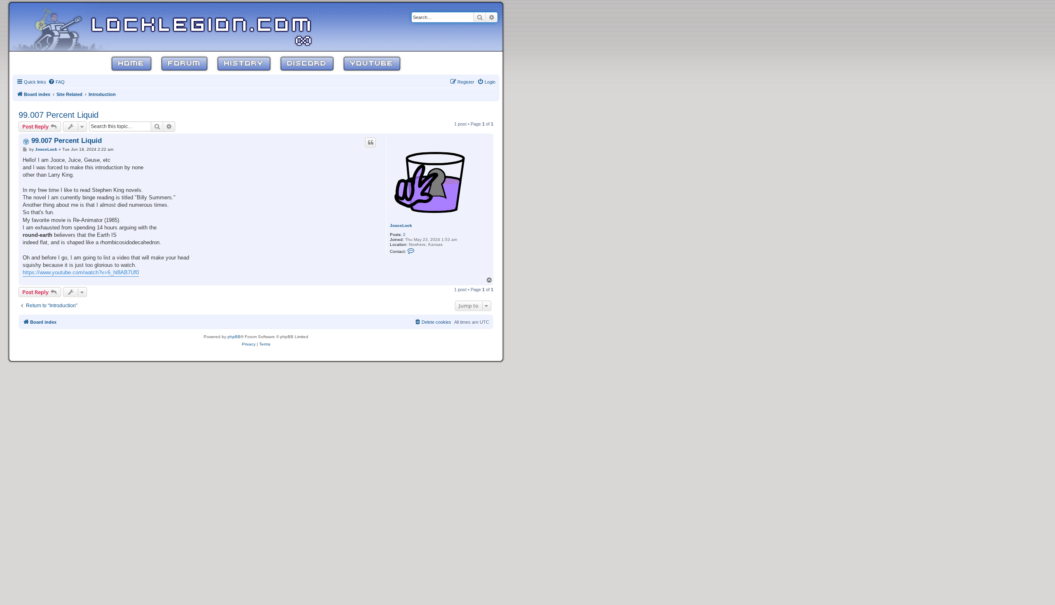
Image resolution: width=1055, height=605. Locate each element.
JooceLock (401, 225)
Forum (184, 64)
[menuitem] (56, 82)
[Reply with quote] (370, 142)
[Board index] (62, 26)
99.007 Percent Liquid (58, 114)
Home (131, 64)
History (244, 64)
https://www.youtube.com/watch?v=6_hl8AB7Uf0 (81, 272)
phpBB (234, 336)
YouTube (372, 64)
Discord (307, 64)
